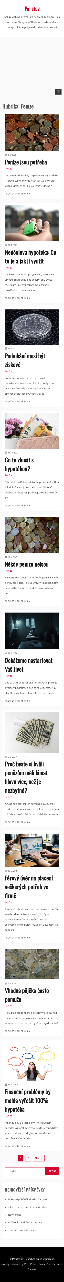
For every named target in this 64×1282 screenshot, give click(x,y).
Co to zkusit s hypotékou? (19, 464)
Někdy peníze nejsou (27, 564)
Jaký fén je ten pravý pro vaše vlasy (27, 1207)
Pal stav (32, 8)
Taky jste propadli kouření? (23, 1230)
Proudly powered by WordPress (18, 1264)
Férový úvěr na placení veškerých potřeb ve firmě (29, 886)
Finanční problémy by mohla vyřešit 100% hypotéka (28, 1100)
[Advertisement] (32, 62)
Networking (14, 1215)
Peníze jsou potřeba (26, 161)
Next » (39, 1158)
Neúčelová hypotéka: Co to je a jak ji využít (30, 256)
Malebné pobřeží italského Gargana (27, 1200)
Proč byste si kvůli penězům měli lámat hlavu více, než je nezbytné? (26, 776)
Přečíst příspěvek (17, 194)
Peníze (8, 169)
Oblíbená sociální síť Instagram (25, 1223)
